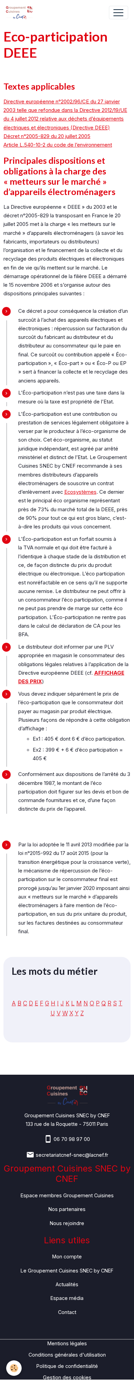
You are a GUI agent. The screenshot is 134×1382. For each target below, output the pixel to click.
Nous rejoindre (67, 1223)
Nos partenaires (67, 1209)
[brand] (21, 12)
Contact (67, 1312)
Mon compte (67, 1256)
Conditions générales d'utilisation (67, 1355)
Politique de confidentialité (67, 1366)
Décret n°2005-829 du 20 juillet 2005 (46, 136)
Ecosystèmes (80, 492)
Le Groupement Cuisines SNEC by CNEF (67, 1271)
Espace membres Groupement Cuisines (67, 1195)
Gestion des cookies (67, 1377)
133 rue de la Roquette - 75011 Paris (67, 1124)
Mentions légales (67, 1343)
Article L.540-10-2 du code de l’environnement (57, 145)
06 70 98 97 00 (72, 1139)
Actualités (67, 1284)
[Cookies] (14, 1368)
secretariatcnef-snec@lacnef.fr (72, 1155)
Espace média (67, 1298)
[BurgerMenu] (118, 12)
